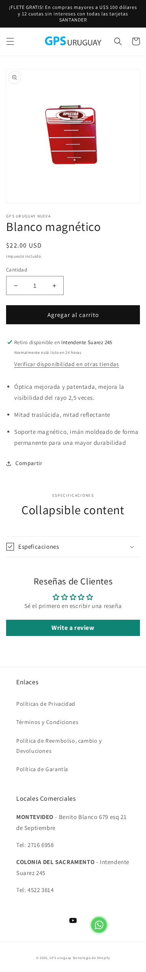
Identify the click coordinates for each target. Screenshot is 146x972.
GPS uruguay (60, 957)
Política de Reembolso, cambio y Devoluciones (59, 745)
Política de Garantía (42, 769)
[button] (10, 41)
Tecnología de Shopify (91, 957)
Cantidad (16, 269)
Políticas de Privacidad (45, 703)
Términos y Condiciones (47, 722)
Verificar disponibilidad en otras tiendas (66, 364)
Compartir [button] (28, 463)
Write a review (73, 627)
